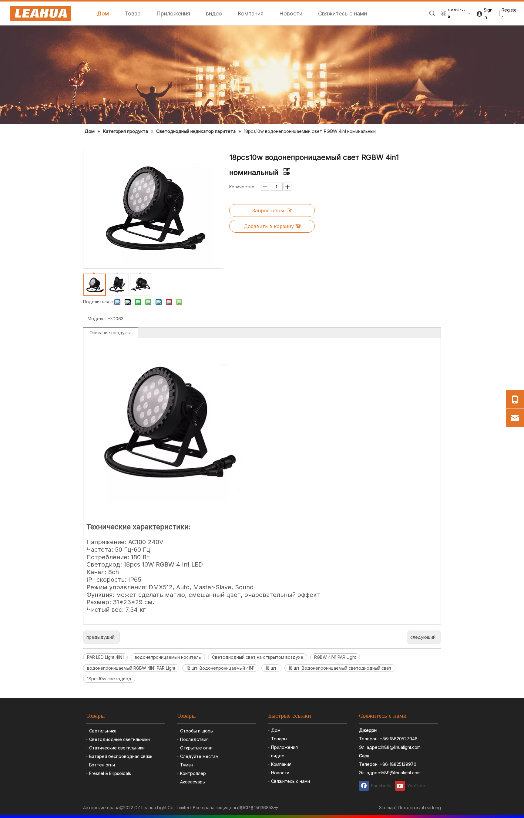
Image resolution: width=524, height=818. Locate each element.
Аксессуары (193, 781)
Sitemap (387, 807)
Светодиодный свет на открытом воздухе (257, 657)
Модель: (97, 318)
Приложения (173, 13)
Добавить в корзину (269, 226)
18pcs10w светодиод (109, 678)
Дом (103, 13)
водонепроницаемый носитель (168, 657)
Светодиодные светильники (119, 739)
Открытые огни (196, 747)
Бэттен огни (102, 764)
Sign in (488, 13)
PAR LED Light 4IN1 (105, 657)
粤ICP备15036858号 (258, 807)
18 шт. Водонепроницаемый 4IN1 (220, 668)
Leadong (432, 807)
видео (214, 13)
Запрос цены (268, 210)
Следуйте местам (199, 756)
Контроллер (193, 773)
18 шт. (271, 668)
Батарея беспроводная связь (121, 756)
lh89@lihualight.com (401, 772)
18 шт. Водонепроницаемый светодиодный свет (339, 668)
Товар (133, 13)
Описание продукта (110, 332)
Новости (290, 13)
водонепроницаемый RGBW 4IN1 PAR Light (131, 668)
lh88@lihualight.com (401, 747)
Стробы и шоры (196, 730)
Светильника (102, 730)
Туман (186, 764)
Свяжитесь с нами (342, 13)
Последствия (194, 739)
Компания (251, 13)
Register (509, 13)
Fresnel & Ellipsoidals (110, 773)
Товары (279, 738)
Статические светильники (117, 747)
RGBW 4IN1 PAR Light (335, 657)
